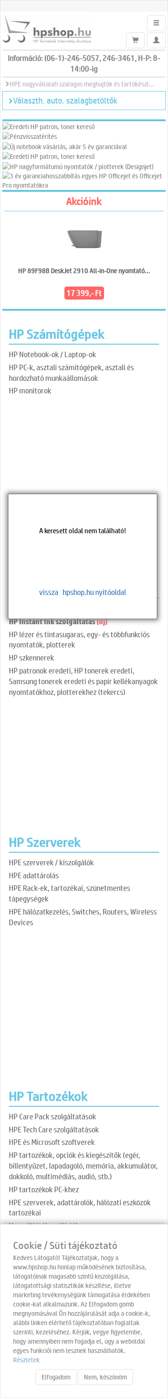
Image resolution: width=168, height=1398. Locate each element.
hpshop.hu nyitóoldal (94, 592)
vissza (48, 592)
